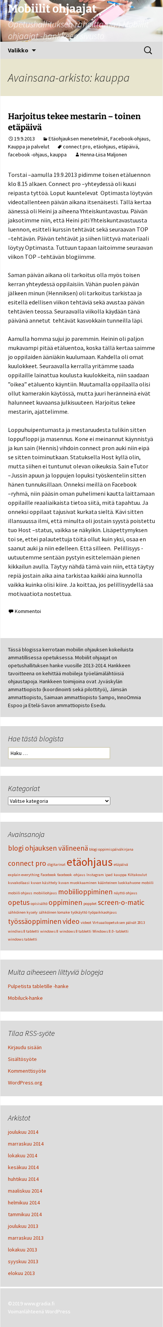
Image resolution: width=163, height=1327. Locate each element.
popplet (90, 903)
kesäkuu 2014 (23, 1167)
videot (86, 922)
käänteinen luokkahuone (119, 882)
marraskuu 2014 (26, 1143)
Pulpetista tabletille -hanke (38, 986)
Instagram (95, 874)
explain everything (23, 874)
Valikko (18, 50)
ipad (109, 874)
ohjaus (131, 892)
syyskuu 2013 (23, 1261)
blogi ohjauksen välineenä (48, 848)
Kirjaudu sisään (25, 1047)
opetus (19, 902)
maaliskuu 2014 (25, 1190)
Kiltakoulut (137, 874)
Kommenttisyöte (27, 1070)
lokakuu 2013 (22, 1249)
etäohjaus (104, 146)
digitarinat (56, 864)
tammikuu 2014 (25, 1214)
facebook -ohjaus (27, 154)
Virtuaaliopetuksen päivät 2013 (118, 922)
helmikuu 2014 (24, 1202)
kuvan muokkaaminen (77, 882)
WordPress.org (25, 1082)
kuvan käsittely (44, 882)
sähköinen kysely (23, 912)
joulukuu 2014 (23, 1131)
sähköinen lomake (54, 912)
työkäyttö (79, 912)
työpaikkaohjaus (102, 912)
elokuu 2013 (21, 1273)
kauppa (58, 154)
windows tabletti (22, 939)
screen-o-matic (121, 902)
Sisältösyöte (22, 1059)
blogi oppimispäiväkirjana (111, 849)
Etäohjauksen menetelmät (78, 138)
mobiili (147, 882)
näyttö (119, 892)
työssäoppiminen (34, 921)
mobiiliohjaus (45, 892)
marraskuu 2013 (26, 1237)
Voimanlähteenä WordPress (39, 1311)
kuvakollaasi (19, 882)
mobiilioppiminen (85, 891)
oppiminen (65, 902)
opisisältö (39, 903)
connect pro (77, 146)
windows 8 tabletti (75, 931)
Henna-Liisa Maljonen (103, 154)
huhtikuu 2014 (23, 1179)
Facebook (48, 874)
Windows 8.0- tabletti (110, 931)
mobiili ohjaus (20, 892)
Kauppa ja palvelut (28, 146)
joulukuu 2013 (23, 1226)
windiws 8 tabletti (23, 931)
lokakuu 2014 (22, 1155)
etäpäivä (128, 146)
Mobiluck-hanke (25, 997)
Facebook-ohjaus (129, 138)
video (71, 921)
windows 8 (49, 931)
